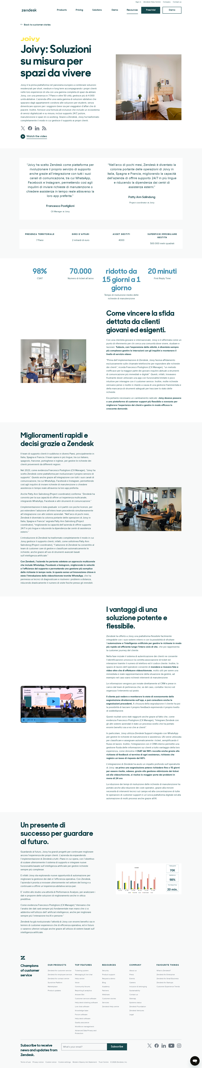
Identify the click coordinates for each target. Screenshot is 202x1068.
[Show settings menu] (77, 720)
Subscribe (117, 1046)
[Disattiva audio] (72, 720)
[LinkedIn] (163, 1045)
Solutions (97, 10)
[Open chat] (195, 1061)
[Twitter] (149, 1045)
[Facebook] (156, 1045)
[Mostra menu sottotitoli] (66, 720)
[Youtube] (171, 1045)
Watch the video (36, 136)
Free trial (150, 10)
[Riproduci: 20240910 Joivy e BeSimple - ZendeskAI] (53, 701)
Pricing (79, 10)
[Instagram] (179, 1045)
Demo (115, 10)
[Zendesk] (23, 962)
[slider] (48, 720)
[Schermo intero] (83, 720)
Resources (132, 10)
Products (62, 10)
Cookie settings (64, 1062)
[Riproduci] (24, 720)
